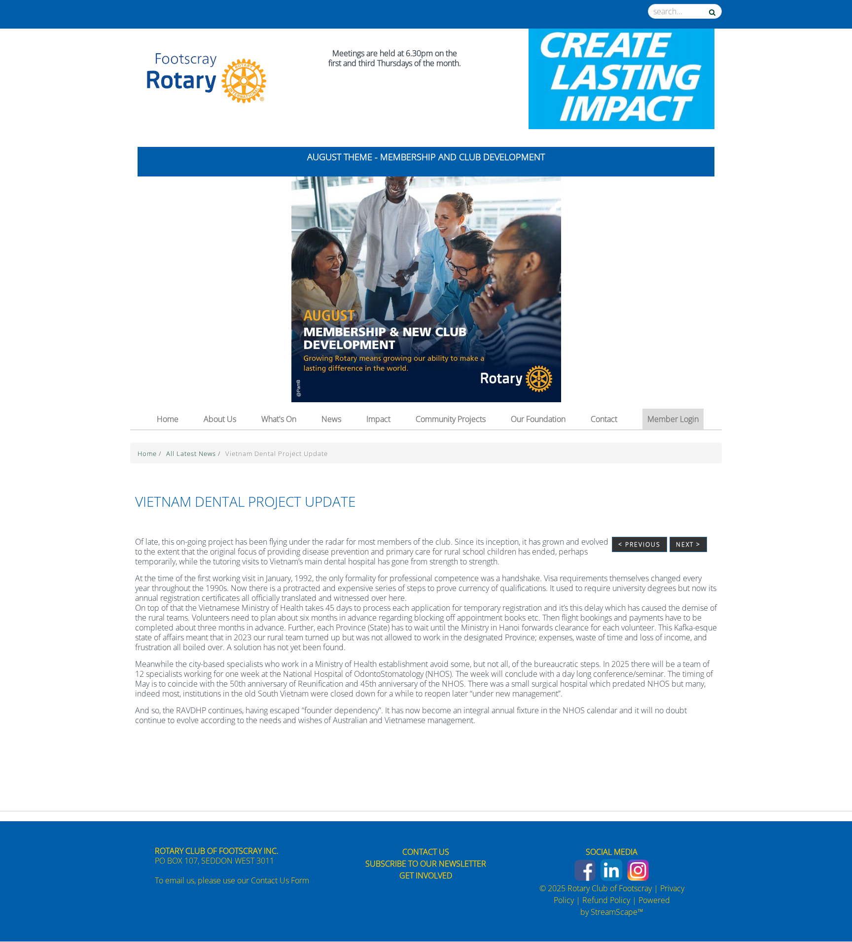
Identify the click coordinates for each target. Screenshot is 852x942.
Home (167, 419)
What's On (278, 419)
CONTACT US (425, 851)
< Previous (639, 544)
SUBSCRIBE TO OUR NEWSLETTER (425, 863)
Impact (378, 419)
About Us (220, 419)
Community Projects (451, 419)
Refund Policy (606, 900)
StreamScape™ (617, 912)
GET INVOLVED (425, 875)
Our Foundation (538, 419)
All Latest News (192, 453)
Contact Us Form (280, 880)
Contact (604, 419)
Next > (688, 544)
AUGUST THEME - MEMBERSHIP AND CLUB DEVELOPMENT (426, 157)
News (331, 419)
